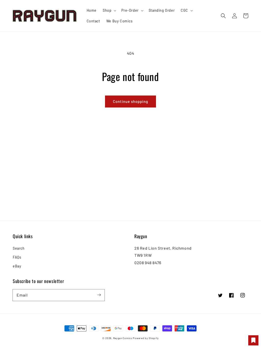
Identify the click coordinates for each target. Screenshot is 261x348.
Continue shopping (130, 101)
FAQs (17, 257)
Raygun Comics (122, 338)
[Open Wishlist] (253, 340)
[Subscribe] (99, 295)
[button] (223, 15)
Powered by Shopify (146, 338)
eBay (17, 266)
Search (19, 248)
